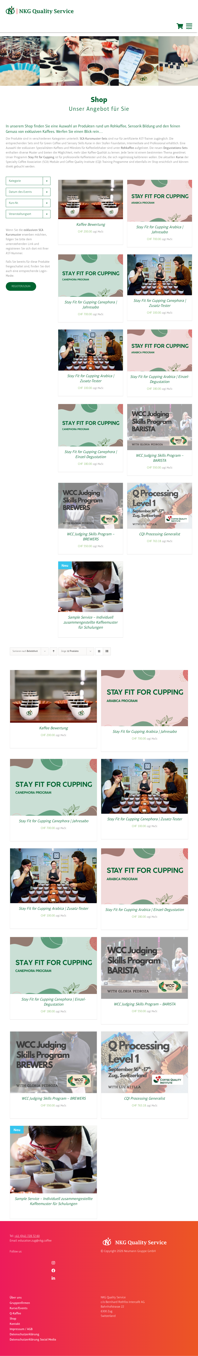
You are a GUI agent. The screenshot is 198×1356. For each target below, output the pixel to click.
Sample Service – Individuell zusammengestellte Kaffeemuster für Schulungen (90, 623)
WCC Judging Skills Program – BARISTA (144, 1004)
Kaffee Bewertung (90, 225)
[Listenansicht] (107, 651)
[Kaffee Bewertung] (90, 182)
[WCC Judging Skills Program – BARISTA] (159, 406)
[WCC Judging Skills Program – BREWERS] (90, 485)
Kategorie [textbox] (15, 181)
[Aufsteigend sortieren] (53, 651)
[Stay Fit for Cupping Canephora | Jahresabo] (90, 256)
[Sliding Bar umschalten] (189, 26)
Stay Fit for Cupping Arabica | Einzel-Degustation (144, 910)
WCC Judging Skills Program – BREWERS (53, 1099)
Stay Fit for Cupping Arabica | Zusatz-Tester (53, 909)
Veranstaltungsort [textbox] (20, 214)
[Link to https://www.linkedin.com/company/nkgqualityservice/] (53, 1278)
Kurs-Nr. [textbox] (13, 203)
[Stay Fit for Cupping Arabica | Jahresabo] (159, 182)
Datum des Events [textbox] (20, 192)
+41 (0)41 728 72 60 (27, 1236)
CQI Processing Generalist (159, 534)
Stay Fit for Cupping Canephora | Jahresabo (53, 821)
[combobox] (28, 181)
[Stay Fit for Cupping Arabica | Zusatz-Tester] (90, 332)
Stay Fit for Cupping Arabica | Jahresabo (145, 732)
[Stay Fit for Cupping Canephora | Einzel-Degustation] (90, 406)
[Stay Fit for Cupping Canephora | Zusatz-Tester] (159, 256)
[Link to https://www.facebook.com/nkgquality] (53, 1271)
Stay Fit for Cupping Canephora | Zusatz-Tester (144, 819)
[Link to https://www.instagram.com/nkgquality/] (53, 1263)
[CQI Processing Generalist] (159, 485)
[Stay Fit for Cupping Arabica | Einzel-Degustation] (159, 332)
